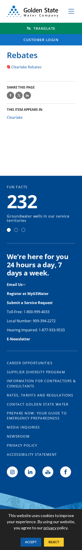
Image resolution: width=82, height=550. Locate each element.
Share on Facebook (10, 95)
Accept (31, 542)
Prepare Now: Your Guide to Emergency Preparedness (37, 416)
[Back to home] (32, 11)
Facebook (65, 471)
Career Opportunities (29, 363)
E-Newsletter (18, 339)
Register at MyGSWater (28, 293)
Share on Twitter (19, 95)
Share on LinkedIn (27, 95)
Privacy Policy (22, 445)
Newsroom (18, 436)
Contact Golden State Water (37, 404)
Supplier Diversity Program (36, 372)
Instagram (12, 471)
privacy (50, 527)
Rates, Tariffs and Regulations (40, 395)
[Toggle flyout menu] (71, 11)
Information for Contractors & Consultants (41, 383)
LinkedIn (30, 471)
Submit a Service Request (30, 302)
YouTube (47, 471)
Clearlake (15, 117)
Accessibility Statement (32, 454)
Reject (54, 542)
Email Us (15, 284)
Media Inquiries (23, 427)
